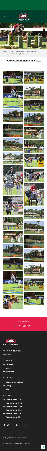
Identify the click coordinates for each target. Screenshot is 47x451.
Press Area (9, 372)
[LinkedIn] (29, 326)
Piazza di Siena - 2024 (13, 403)
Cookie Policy (18, 443)
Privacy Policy (7, 443)
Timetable (9, 365)
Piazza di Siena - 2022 (13, 410)
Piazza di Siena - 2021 (13, 414)
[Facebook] (15, 326)
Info (7, 389)
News (7, 368)
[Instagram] (20, 326)
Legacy (8, 386)
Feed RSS (27, 443)
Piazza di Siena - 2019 (13, 417)
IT (25, 425)
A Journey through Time (14, 382)
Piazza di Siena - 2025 (13, 400)
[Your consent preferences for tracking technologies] (43, 447)
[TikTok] (24, 326)
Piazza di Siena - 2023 (13, 407)
